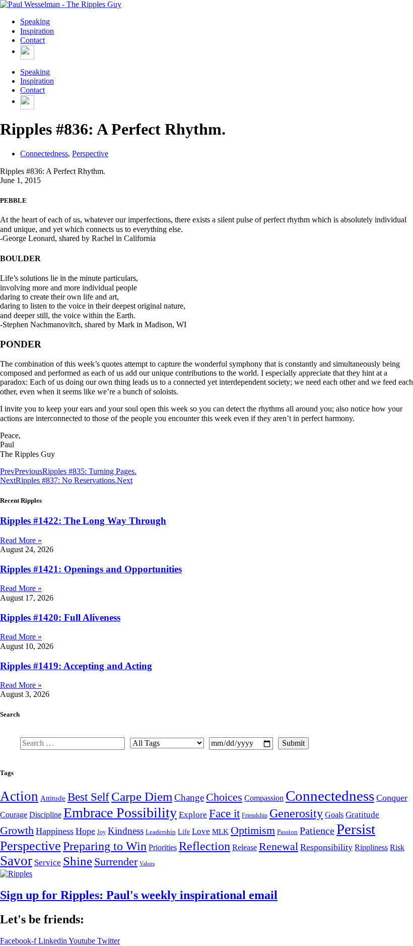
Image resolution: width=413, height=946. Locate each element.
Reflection (204, 846)
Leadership (161, 832)
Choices (224, 797)
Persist (355, 829)
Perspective (90, 153)
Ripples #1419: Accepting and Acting (76, 666)
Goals (334, 814)
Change (189, 797)
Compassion (264, 798)
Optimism (253, 830)
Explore (193, 814)
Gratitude (362, 814)
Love (201, 831)
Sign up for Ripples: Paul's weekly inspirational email (139, 895)
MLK (220, 831)
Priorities (163, 847)
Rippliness (371, 847)
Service (47, 862)
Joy (101, 832)
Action (19, 796)
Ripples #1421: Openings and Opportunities (91, 569)
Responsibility (326, 847)
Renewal (278, 846)
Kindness (126, 830)
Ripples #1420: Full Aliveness (60, 617)
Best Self (88, 796)
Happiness (55, 831)
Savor (16, 860)
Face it (224, 813)
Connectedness (44, 153)
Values (147, 863)
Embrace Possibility (120, 812)
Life (184, 831)
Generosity (296, 813)
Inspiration (37, 31)
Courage (13, 814)
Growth (17, 830)
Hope (85, 831)
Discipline (45, 814)
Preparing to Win (105, 846)
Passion (287, 832)
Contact (32, 40)
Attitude (52, 798)
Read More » (21, 540)
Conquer (391, 798)
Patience (317, 830)
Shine (77, 861)
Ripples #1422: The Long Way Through (83, 520)
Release (244, 847)
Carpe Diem (141, 796)
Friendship (254, 815)
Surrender (115, 861)
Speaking (35, 21)
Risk (397, 847)
